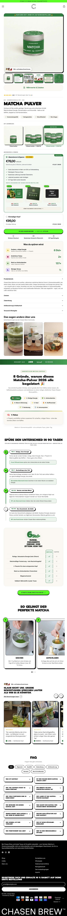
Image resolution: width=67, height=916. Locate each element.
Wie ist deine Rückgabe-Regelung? (45, 823)
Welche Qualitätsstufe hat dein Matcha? (46, 814)
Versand (25, 771)
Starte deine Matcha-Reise (32, 592)
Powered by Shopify (8, 895)
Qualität (29, 767)
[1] (31, 672)
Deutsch (56, 901)
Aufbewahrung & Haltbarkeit (13, 305)
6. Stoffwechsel (49, 403)
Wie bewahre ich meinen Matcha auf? (15, 806)
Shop (3, 858)
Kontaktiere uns (40, 858)
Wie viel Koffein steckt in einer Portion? (15, 788)
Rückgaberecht (40, 866)
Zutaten (6, 295)
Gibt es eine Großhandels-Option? (46, 832)
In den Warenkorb (33, 231)
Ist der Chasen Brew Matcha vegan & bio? (47, 780)
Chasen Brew (11, 893)
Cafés (4, 861)
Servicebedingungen (42, 869)
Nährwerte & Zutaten (35, 88)
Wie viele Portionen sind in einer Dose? (16, 797)
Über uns (5, 864)
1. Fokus (16, 398)
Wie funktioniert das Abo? (16, 831)
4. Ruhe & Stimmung (19, 403)
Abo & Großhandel (38, 771)
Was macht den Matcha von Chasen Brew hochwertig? (46, 806)
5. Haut (34, 403)
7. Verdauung (24, 407)
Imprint (37, 872)
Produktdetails (8, 279)
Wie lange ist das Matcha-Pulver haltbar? (46, 797)
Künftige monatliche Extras (33, 208)
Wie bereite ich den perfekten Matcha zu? (44, 788)
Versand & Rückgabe (10, 310)
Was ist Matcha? (12, 779)
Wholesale (38, 861)
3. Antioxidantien (48, 398)
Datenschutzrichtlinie (42, 864)
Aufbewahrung (52, 767)
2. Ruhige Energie (30, 398)
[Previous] (56, 696)
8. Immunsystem (41, 407)
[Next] (61, 696)
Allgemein (20, 767)
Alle (11, 767)
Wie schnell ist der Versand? (13, 823)
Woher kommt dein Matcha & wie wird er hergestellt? (17, 814)
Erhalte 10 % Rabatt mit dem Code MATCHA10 (33, 1)
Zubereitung (8, 300)
